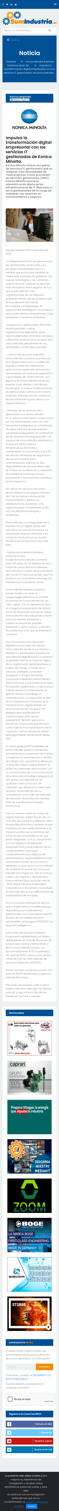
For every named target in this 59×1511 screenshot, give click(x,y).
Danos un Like (44, 1424)
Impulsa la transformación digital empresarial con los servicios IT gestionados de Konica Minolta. (29, 69)
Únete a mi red (43, 1449)
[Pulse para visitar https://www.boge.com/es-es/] (29, 1235)
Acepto (32, 1506)
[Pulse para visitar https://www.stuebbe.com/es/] (29, 1313)
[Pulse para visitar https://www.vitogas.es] (29, 1116)
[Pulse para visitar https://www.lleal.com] (29, 1038)
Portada (11, 61)
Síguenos (46, 1432)
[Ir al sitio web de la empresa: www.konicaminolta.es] (29, 119)
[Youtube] (16, 4)
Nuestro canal (43, 1441)
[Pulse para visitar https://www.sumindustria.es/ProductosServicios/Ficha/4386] (29, 1156)
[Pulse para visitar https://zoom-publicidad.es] (29, 1195)
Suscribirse (44, 1366)
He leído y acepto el (28, 1377)
